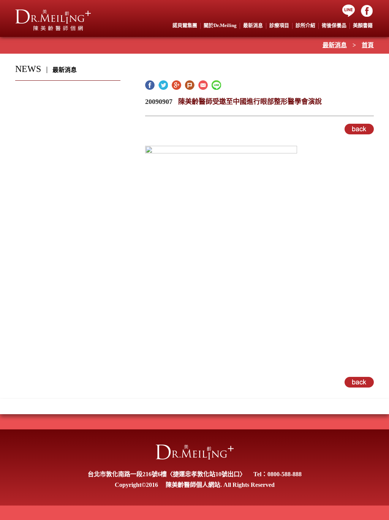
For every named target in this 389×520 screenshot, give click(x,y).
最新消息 (335, 45)
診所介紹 (305, 25)
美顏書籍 (363, 25)
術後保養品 (334, 25)
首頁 (368, 45)
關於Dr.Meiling (220, 25)
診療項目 (279, 25)
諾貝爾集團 (184, 25)
